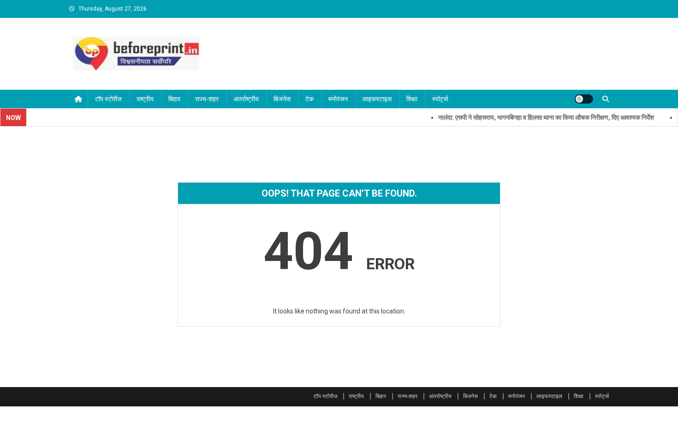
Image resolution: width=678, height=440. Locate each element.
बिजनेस (282, 99)
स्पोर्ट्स (440, 99)
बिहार (174, 99)
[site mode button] (584, 99)
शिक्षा (411, 99)
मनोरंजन (338, 99)
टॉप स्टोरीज (108, 99)
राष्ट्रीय (145, 99)
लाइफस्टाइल (377, 99)
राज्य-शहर (207, 99)
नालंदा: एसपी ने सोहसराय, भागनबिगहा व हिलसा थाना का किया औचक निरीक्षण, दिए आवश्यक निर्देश (539, 117)
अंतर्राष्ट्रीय (246, 99)
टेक (309, 99)
